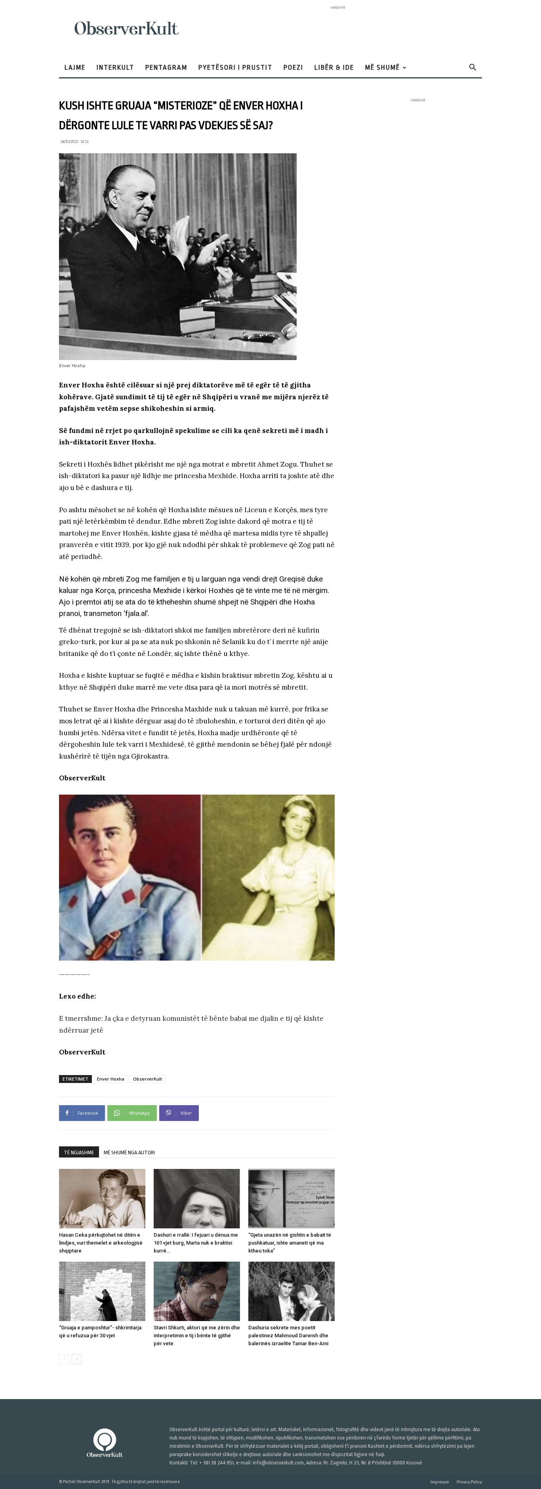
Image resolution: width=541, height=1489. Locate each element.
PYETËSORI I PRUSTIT (235, 67)
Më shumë (382, 67)
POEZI (293, 67)
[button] (472, 68)
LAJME (75, 67)
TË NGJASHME (79, 1152)
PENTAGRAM (166, 67)
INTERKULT (115, 67)
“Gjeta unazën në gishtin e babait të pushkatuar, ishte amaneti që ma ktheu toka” (289, 1243)
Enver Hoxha (110, 1079)
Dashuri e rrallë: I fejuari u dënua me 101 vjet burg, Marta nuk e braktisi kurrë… (196, 1243)
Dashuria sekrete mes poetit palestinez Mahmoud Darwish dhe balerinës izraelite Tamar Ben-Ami (288, 1335)
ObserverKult (147, 1079)
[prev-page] (64, 1359)
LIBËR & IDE (334, 67)
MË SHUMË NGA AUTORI (129, 1152)
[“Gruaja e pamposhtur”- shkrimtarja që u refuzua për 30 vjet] (102, 1291)
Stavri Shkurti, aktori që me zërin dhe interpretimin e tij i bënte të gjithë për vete (197, 1335)
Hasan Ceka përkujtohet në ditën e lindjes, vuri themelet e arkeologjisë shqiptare (101, 1243)
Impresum (440, 1482)
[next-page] (77, 1359)
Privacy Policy (469, 1482)
